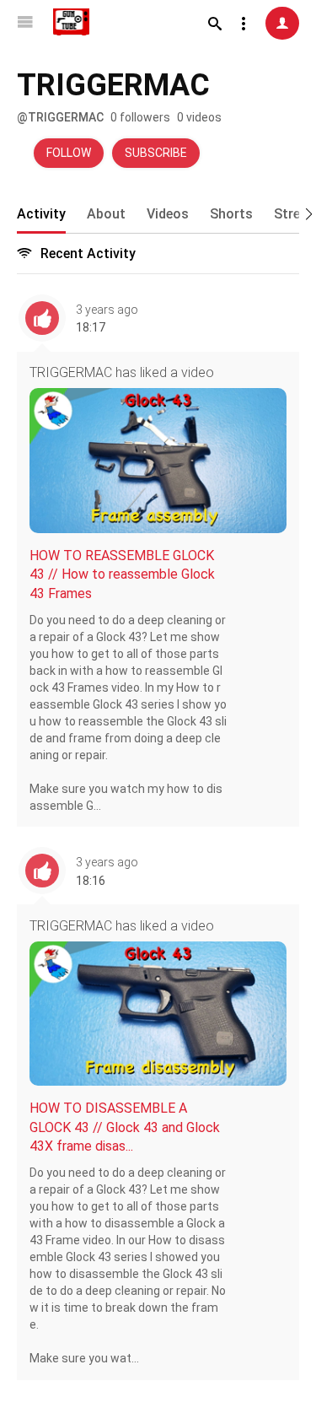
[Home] (71, 21)
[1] (282, 23)
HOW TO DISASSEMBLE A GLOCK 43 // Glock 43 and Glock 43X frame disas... (124, 1127)
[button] (303, 212)
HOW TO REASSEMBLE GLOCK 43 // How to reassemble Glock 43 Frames (122, 574)
